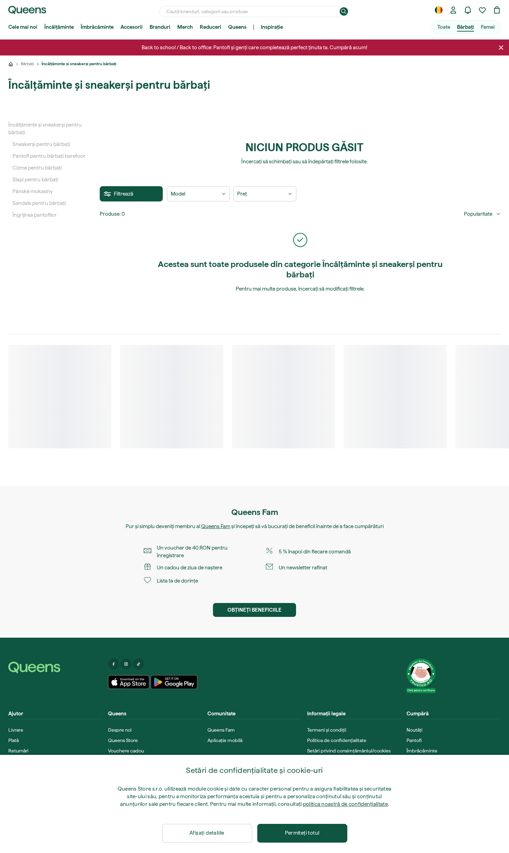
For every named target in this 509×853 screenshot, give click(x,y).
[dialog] (254, 804)
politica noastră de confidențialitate (345, 804)
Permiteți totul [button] (302, 833)
